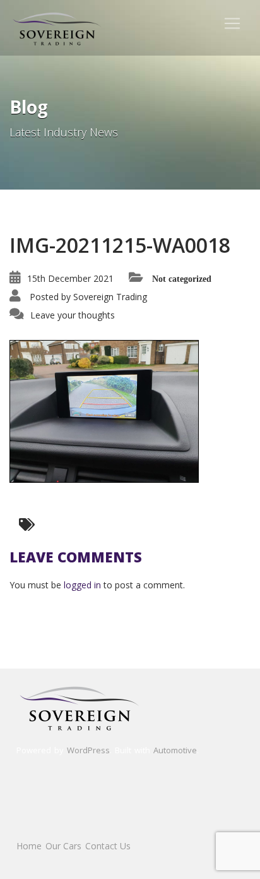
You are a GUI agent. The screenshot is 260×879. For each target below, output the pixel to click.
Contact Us (108, 846)
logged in (82, 585)
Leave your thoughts (72, 315)
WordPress (88, 750)
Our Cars (63, 846)
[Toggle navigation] (232, 23)
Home (29, 846)
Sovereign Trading (110, 297)
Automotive (175, 750)
